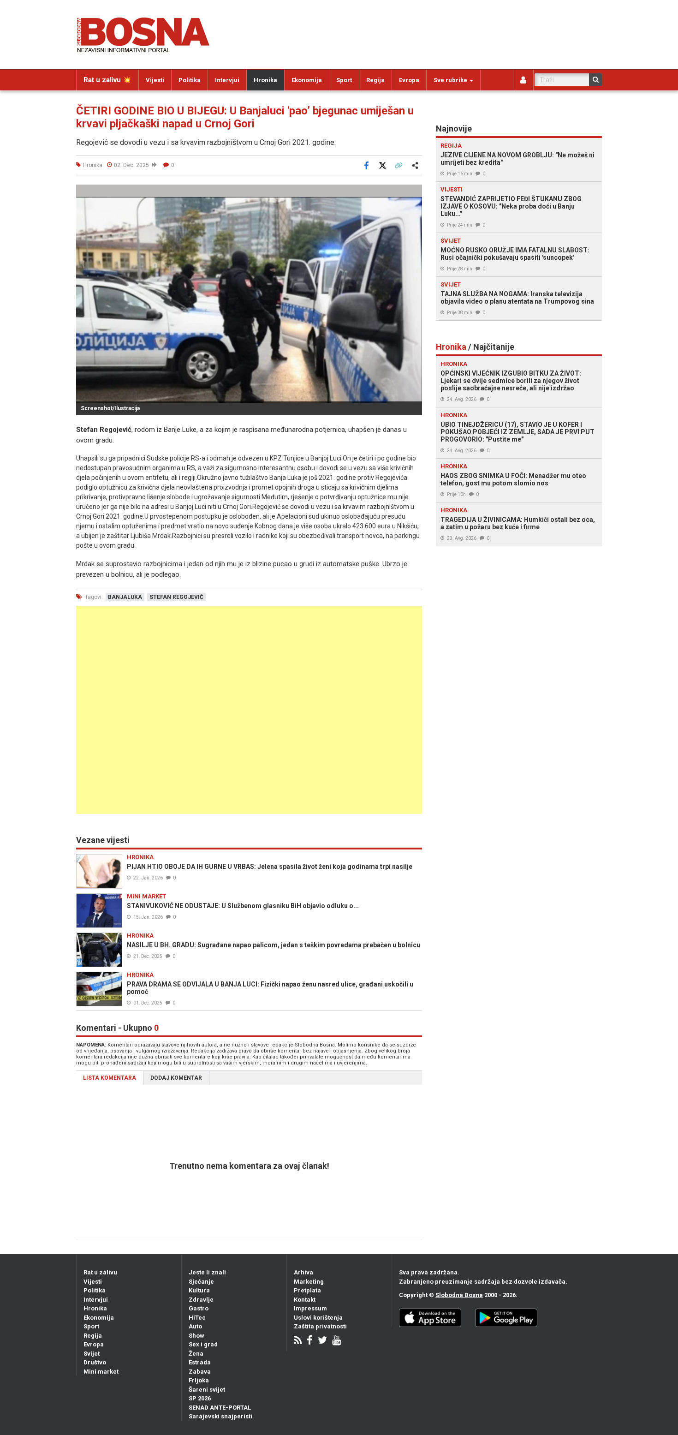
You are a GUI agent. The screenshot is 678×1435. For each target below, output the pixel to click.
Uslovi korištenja (318, 1317)
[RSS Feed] (298, 1341)
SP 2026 (200, 1398)
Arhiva (303, 1272)
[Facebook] (310, 1341)
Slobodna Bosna (459, 1295)
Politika (189, 80)
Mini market (101, 1371)
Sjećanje (201, 1281)
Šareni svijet (207, 1389)
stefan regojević (176, 597)
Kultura (199, 1290)
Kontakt (304, 1299)
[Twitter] (322, 1341)
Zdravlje (201, 1299)
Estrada (200, 1362)
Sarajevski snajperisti (220, 1416)
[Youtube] (336, 1341)
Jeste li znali (207, 1272)
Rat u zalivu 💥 (107, 80)
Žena (196, 1353)
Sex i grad (203, 1344)
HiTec (197, 1317)
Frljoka (199, 1380)
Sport (344, 80)
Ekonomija (306, 80)
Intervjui (227, 80)
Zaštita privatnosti (320, 1326)
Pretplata (307, 1290)
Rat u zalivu (100, 1272)
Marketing (309, 1281)
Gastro (198, 1308)
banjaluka (125, 597)
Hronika (265, 80)
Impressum (310, 1308)
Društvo (94, 1362)
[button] (413, 192)
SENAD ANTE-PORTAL (220, 1407)
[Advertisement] (249, 710)
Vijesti (155, 80)
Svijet (91, 1353)
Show (196, 1335)
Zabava (200, 1371)
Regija (375, 80)
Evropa (409, 80)
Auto (195, 1326)
